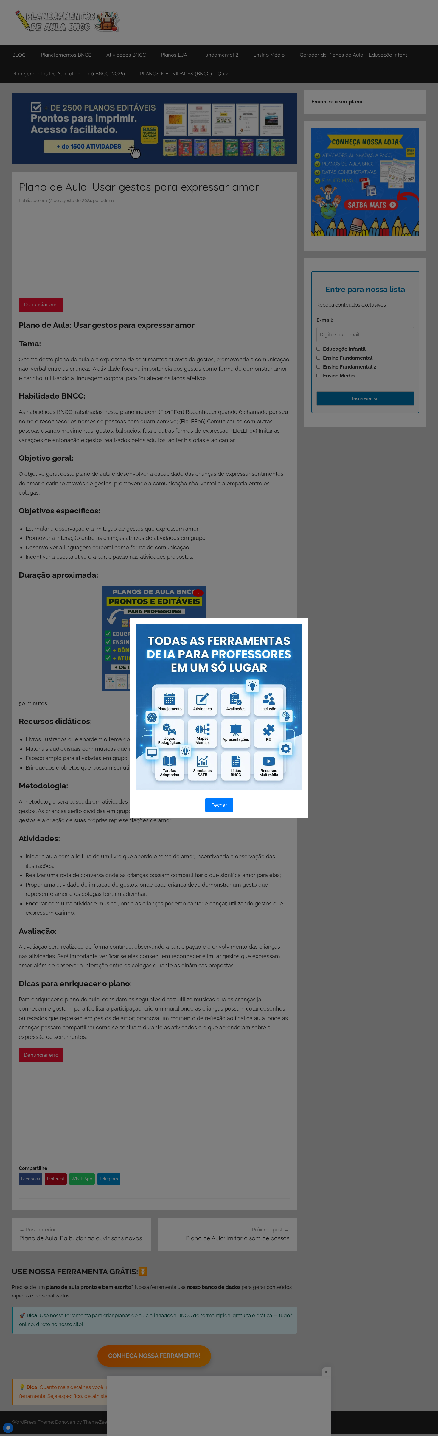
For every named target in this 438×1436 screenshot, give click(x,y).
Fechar (219, 805)
